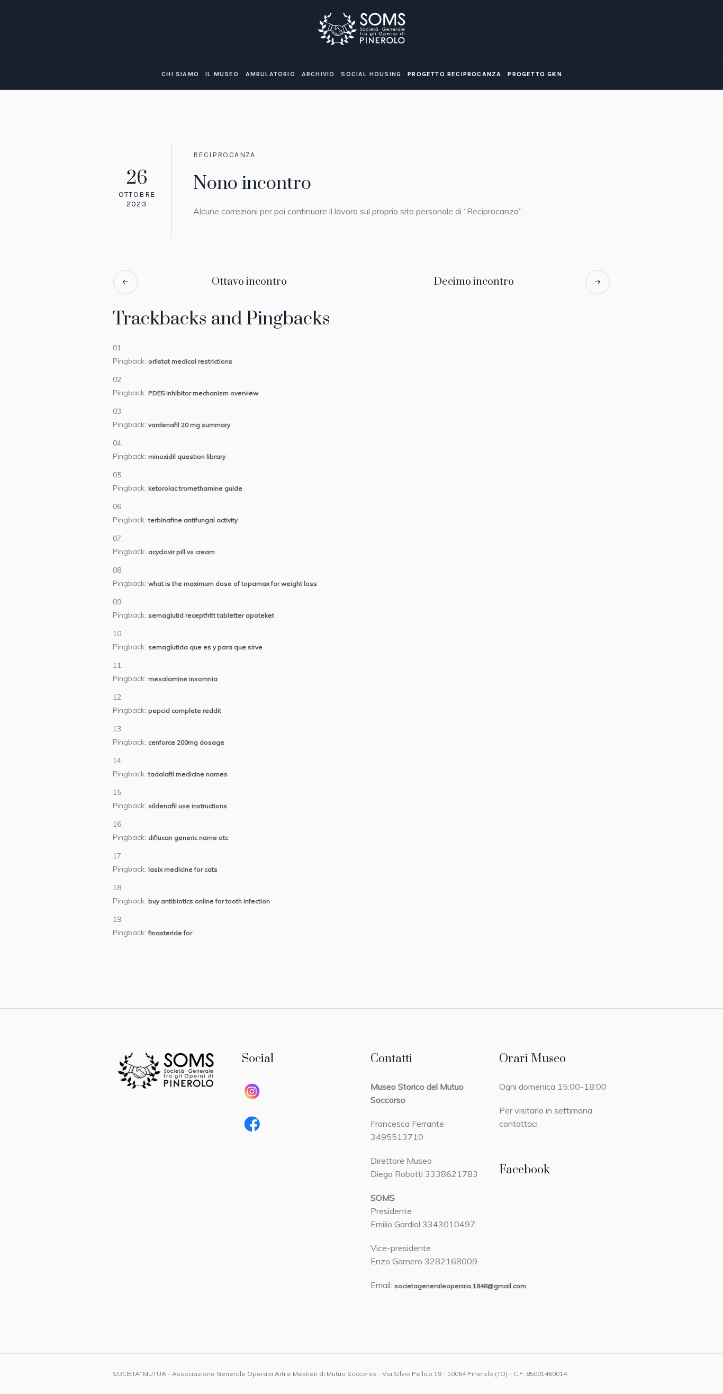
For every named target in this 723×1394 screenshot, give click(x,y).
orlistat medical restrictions (190, 361)
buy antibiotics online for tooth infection (209, 901)
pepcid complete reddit (184, 710)
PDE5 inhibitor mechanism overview (203, 393)
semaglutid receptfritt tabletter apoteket (211, 615)
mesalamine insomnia (183, 679)
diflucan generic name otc (188, 837)
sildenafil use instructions (187, 806)
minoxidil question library (186, 456)
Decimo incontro (474, 281)
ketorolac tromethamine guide (195, 488)
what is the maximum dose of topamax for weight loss (232, 583)
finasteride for (170, 933)
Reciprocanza (224, 154)
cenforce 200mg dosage (186, 742)
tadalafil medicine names (188, 774)
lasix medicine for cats (183, 869)
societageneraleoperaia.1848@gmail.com (460, 1286)
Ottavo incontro (249, 281)
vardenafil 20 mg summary (189, 425)
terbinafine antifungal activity (193, 520)
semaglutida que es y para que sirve (205, 647)
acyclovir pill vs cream (181, 552)
